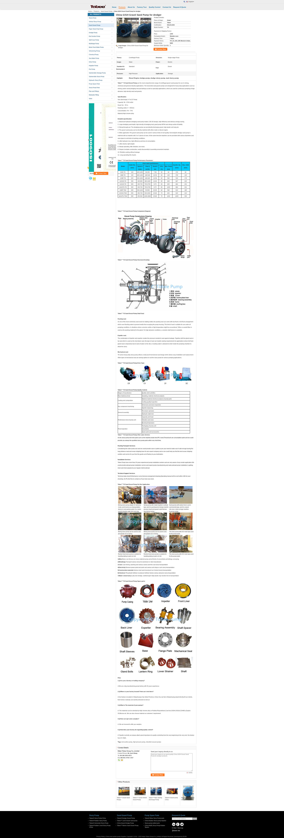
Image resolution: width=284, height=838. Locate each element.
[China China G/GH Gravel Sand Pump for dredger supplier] (134, 30)
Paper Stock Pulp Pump (96, 29)
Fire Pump (92, 69)
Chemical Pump (94, 54)
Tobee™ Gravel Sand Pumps (123, 798)
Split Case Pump (94, 40)
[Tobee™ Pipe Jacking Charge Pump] (188, 793)
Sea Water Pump (94, 58)
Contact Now (161, 49)
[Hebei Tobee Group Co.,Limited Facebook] (178, 824)
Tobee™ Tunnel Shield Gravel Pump (140, 798)
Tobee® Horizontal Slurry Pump (98, 823)
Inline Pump (92, 62)
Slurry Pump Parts (94, 87)
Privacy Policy (100, 836)
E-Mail (174, 828)
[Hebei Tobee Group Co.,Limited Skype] (119, 760)
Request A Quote (179, 7)
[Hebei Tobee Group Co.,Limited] (184, 2)
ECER (185, 836)
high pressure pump (139, 742)
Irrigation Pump (93, 65)
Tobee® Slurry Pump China (97, 818)
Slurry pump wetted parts (152, 823)
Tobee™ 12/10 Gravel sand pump (127, 820)
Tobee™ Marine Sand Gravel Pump (127, 825)
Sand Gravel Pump (106, 11)
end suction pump (126, 742)
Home (114, 7)
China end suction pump (113, 836)
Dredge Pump (93, 32)
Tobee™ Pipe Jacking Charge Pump (187, 798)
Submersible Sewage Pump (97, 73)
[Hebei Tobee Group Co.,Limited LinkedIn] (174, 824)
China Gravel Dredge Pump (125, 823)
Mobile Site (176, 830)
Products (122, 7)
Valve (90, 98)
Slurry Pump (92, 18)
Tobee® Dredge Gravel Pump (126, 818)
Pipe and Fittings (94, 91)
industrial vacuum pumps (153, 742)
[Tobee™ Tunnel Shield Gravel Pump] (140, 791)
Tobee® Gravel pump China (171, 798)
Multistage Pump (94, 43)
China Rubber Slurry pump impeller (155, 820)
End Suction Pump (94, 36)
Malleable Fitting (94, 95)
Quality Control (154, 7)
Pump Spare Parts (94, 84)
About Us (131, 7)
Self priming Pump (94, 51)
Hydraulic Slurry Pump (95, 80)
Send (194, 819)
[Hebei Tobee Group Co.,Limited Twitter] (182, 824)
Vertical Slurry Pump (95, 21)
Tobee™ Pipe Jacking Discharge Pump (155, 798)
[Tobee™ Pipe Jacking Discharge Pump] (156, 791)
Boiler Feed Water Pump (96, 47)
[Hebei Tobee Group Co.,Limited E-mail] (122, 760)
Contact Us (167, 7)
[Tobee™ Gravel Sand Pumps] (124, 791)
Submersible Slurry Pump (96, 76)
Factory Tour (142, 7)
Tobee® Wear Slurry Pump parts (154, 818)
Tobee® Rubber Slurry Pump (98, 820)
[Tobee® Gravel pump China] (172, 791)
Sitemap (180, 828)
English (191, 1)
